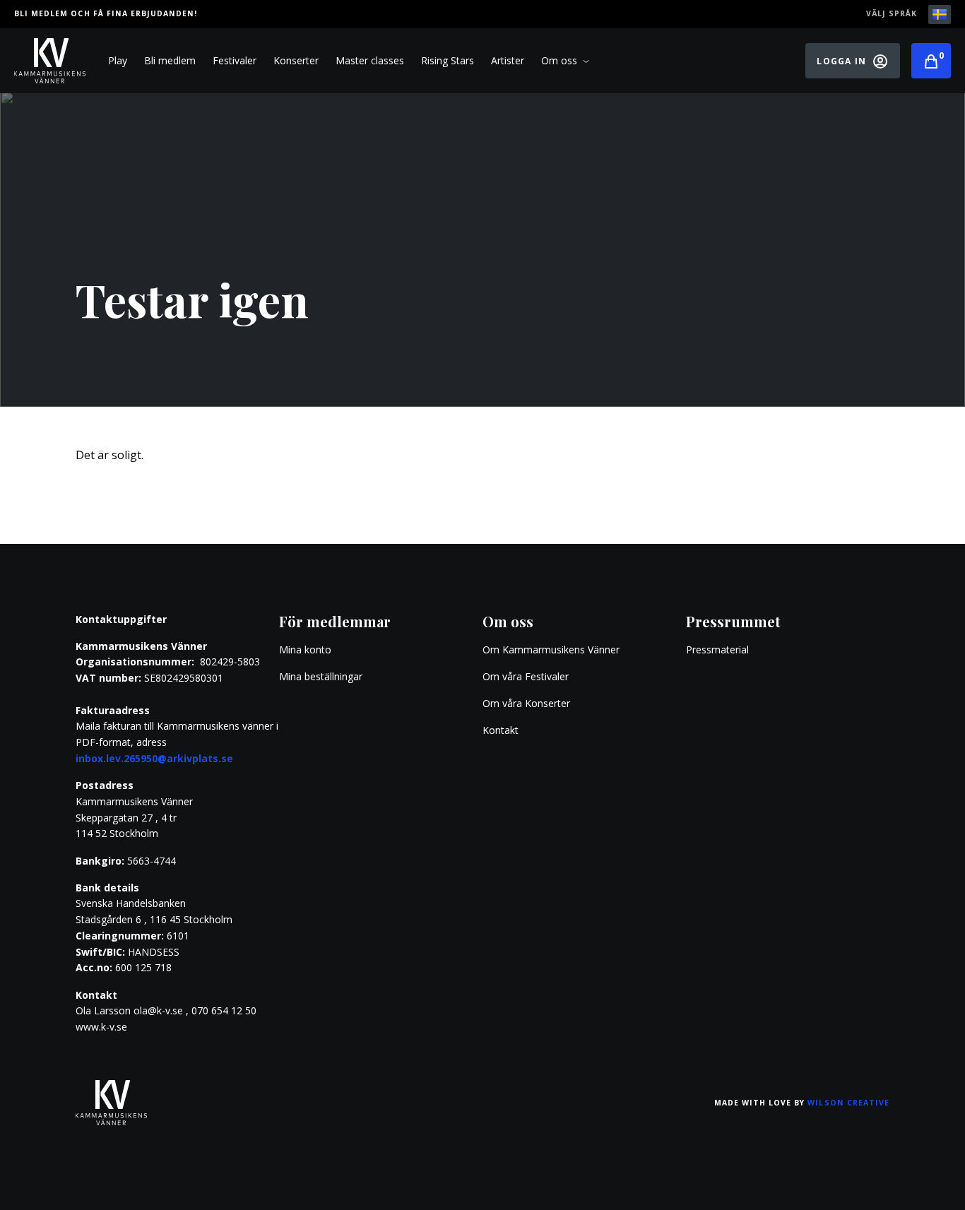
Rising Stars (447, 60)
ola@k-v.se (158, 1010)
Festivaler (234, 60)
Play (117, 60)
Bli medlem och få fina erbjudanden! (105, 13)
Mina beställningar (320, 676)
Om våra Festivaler (527, 676)
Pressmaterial (717, 649)
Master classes (370, 60)
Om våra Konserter (526, 703)
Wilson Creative (848, 1103)
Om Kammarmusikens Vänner (551, 649)
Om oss (559, 60)
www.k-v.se (101, 1026)
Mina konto (305, 649)
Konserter (296, 60)
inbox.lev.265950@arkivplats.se (154, 758)
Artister (507, 60)
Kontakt (500, 730)
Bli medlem (170, 60)
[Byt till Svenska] (939, 14)
